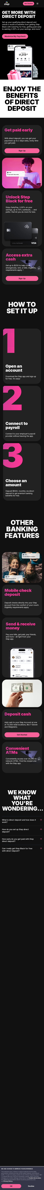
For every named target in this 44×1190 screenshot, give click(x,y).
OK (11, 1186)
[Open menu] (37, 4)
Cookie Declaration (35, 1178)
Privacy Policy (7, 1181)
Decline (31, 1186)
